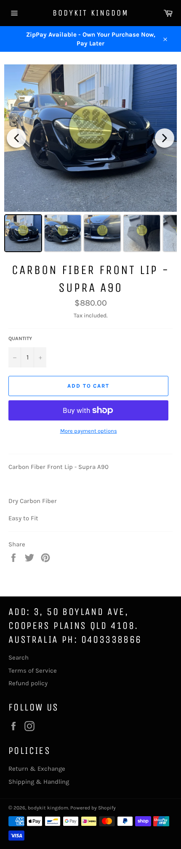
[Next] (164, 138)
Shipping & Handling (38, 781)
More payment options (88, 431)
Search (18, 657)
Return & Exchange (36, 768)
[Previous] (16, 138)
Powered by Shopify (93, 808)
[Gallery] (90, 159)
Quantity (20, 338)
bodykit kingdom (91, 13)
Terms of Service (32, 670)
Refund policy (28, 683)
